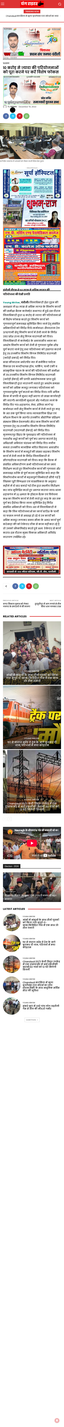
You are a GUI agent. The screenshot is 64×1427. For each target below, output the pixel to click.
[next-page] (9, 819)
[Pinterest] (20, 116)
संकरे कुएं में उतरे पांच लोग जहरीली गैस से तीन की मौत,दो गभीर (41, 1007)
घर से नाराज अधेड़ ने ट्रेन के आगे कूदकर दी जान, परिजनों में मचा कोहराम (32, 744)
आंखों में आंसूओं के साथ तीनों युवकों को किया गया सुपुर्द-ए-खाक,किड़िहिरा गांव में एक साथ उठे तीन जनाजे (32, 678)
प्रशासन (13, 57)
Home (5, 57)
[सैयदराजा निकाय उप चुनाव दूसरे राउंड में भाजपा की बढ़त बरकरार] (32, 887)
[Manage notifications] (57, 1420)
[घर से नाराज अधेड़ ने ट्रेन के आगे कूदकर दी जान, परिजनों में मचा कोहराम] (32, 717)
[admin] (5, 107)
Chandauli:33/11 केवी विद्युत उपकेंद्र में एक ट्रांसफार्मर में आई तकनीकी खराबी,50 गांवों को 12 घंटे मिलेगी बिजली (32, 806)
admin (13, 107)
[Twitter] (13, 116)
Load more (31, 1020)
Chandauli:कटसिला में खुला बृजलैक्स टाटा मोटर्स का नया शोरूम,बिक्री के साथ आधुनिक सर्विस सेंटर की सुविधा (41, 986)
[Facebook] (6, 116)
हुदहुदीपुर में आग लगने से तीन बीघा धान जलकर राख (48, 605)
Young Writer (11, 302)
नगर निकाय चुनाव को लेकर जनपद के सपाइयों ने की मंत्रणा (16, 605)
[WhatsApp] (26, 116)
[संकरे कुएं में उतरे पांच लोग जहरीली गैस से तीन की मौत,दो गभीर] (11, 1006)
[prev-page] (5, 819)
